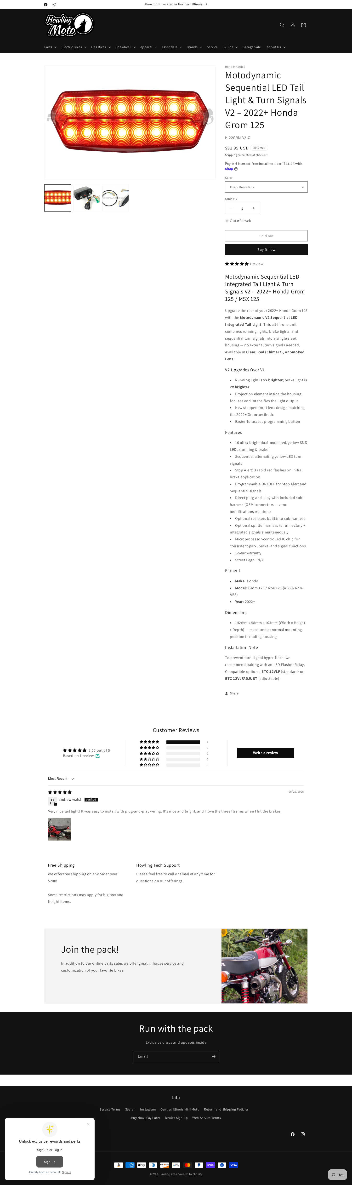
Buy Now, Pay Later (146, 1118)
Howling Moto (168, 1174)
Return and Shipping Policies (226, 1109)
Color (228, 178)
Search (130, 1109)
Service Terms (110, 1109)
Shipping (231, 155)
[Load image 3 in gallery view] (86, 198)
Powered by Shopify (190, 1174)
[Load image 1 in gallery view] (57, 198)
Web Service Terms (206, 1118)
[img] (60, 792)
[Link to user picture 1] (59, 829)
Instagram (148, 1109)
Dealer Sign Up (176, 1118)
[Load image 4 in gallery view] (115, 198)
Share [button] (234, 693)
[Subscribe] (213, 1056)
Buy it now (266, 249)
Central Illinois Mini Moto (180, 1109)
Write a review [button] (265, 753)
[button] (50, 47)
